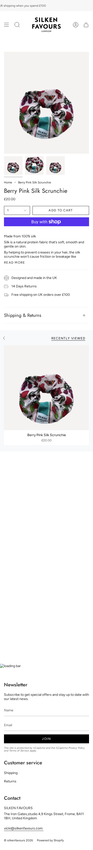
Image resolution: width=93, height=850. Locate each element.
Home (8, 182)
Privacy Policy (76, 748)
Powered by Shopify (50, 840)
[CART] (86, 24)
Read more (14, 262)
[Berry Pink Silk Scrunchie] (46, 387)
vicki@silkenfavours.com (23, 828)
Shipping (11, 773)
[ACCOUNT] (76, 24)
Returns (10, 781)
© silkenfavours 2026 (18, 840)
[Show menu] (6, 24)
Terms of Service (19, 750)
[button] (17, 24)
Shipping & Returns (22, 315)
